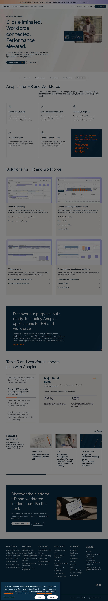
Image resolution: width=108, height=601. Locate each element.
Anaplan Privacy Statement (44, 593)
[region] (30, 591)
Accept (52, 597)
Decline (40, 597)
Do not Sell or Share (9, 597)
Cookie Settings (8, 593)
